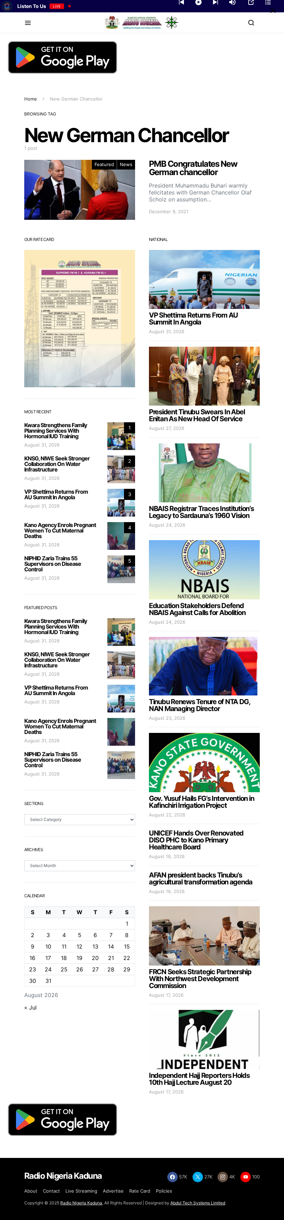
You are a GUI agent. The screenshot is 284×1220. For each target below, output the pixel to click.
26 (79, 969)
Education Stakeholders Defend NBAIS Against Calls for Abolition (197, 609)
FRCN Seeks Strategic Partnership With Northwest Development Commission (200, 979)
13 (95, 946)
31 (48, 980)
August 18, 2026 (167, 856)
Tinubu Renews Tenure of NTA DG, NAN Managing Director (199, 705)
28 (110, 969)
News (126, 164)
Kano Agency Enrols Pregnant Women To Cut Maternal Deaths (60, 530)
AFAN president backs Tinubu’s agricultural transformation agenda (200, 878)
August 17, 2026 (166, 995)
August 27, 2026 (166, 428)
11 (64, 946)
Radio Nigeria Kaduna (81, 1202)
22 (126, 957)
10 (48, 946)
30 (32, 980)
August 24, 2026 (167, 525)
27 (95, 969)
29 (126, 969)
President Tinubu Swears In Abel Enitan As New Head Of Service (197, 415)
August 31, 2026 (42, 445)
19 (79, 957)
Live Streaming (81, 1191)
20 (95, 957)
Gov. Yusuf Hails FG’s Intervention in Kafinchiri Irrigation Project (201, 802)
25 (64, 969)
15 (127, 946)
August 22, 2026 (167, 814)
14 (111, 946)
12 (79, 946)
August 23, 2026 (167, 718)
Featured (104, 164)
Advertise (113, 1191)
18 (64, 957)
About (30, 1191)
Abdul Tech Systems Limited (197, 1202)
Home (30, 99)
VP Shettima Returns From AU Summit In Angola (56, 494)
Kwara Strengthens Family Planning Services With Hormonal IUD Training (55, 431)
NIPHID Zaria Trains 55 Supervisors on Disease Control (52, 564)
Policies (164, 1191)
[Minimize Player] (273, 10)
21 (111, 957)
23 (32, 969)
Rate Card (139, 1191)
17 (48, 957)
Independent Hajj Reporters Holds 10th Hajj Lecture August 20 (199, 1079)
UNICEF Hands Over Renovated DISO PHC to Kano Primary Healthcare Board (196, 840)
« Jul (30, 1007)
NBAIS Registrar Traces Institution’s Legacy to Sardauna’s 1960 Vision (201, 512)
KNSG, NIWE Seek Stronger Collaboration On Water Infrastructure (57, 464)
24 (48, 969)
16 (32, 957)
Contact (51, 1191)
